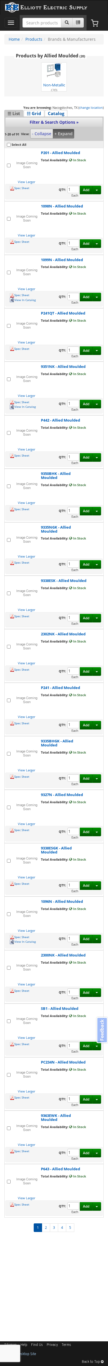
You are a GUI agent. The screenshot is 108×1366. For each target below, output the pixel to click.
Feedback (102, 1030)
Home (14, 39)
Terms (66, 1345)
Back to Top (91, 1362)
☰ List (13, 113)
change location (91, 107)
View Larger (26, 182)
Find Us (37, 1345)
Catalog (56, 113)
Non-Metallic (54, 87)
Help (23, 1345)
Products (33, 39)
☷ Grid (34, 113)
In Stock (79, 160)
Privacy (52, 1345)
